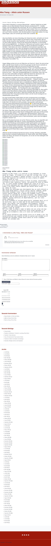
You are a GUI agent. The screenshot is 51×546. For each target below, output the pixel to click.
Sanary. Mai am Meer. (12, 318)
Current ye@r (5, 283)
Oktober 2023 (7, 393)
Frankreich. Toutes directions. (10, 335)
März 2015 (6, 503)
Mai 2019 (6, 450)
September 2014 (7, 513)
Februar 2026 (6, 359)
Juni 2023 (6, 397)
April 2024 (6, 384)
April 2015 (6, 501)
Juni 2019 (6, 448)
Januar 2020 (6, 439)
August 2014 (6, 514)
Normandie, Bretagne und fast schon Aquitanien (13, 340)
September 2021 (7, 422)
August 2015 (6, 497)
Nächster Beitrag (4, 227)
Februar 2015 (6, 505)
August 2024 (6, 378)
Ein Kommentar (3, 14)
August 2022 (6, 406)
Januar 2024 (6, 389)
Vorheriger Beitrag (4, 225)
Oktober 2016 (7, 479)
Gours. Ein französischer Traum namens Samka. (13, 336)
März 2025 (6, 372)
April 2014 (6, 522)
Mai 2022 (6, 412)
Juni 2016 (6, 482)
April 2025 (6, 371)
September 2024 (7, 376)
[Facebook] (22, 535)
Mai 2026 (6, 355)
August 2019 (6, 446)
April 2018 (6, 467)
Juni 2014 (6, 518)
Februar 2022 (6, 418)
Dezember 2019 (7, 441)
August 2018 (6, 460)
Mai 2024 (6, 382)
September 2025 (7, 367)
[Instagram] (24, 535)
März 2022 (6, 416)
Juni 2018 (6, 463)
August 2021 (6, 424)
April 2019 (6, 452)
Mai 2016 (6, 484)
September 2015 (7, 496)
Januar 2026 (6, 361)
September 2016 (7, 480)
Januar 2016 (6, 488)
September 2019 (7, 444)
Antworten (47, 244)
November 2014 (7, 509)
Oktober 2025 (7, 365)
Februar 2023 (6, 403)
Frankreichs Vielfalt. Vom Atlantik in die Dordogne (13, 338)
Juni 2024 (6, 380)
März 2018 (6, 469)
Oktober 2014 (7, 511)
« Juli (3, 305)
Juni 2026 (6, 353)
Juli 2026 (6, 352)
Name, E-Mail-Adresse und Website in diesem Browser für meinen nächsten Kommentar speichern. (23, 279)
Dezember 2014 (7, 507)
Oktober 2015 (7, 494)
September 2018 (7, 458)
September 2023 (7, 395)
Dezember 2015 (7, 490)
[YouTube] (26, 535)
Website (35, 273)
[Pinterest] (28, 535)
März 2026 (6, 357)
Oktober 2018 (7, 456)
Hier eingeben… (5, 258)
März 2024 (6, 386)
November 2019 (7, 443)
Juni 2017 (6, 475)
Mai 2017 (6, 477)
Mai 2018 (6, 465)
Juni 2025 (6, 369)
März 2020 (6, 435)
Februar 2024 (6, 388)
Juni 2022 (6, 410)
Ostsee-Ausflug (7, 331)
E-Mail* (19, 273)
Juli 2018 (6, 461)
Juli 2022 (6, 408)
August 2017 (6, 471)
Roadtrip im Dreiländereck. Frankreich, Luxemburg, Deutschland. (16, 333)
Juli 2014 (6, 516)
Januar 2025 (6, 374)
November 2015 (7, 492)
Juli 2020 (6, 431)
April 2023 (6, 399)
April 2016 (6, 486)
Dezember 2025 (7, 363)
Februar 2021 (6, 429)
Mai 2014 (6, 520)
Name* (4, 273)
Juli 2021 (6, 425)
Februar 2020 (6, 437)
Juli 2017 (6, 473)
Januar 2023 (6, 405)
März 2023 (6, 401)
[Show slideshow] (6, 167)
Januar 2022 (6, 420)
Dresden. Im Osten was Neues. (13, 316)
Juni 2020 (6, 433)
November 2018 (7, 454)
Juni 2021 (6, 427)
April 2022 (6, 414)
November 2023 (7, 391)
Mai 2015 (6, 499)
